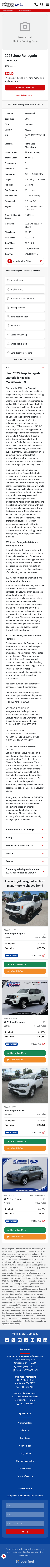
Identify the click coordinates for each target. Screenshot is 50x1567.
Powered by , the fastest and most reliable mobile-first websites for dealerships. (25, 1552)
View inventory (25, 1423)
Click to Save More (18, 964)
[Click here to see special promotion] (25, 10)
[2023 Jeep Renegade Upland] (25, 908)
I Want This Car (16, 971)
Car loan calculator (25, 1461)
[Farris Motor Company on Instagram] (25, 1340)
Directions (25, 1438)
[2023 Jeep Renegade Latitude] (25, 997)
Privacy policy (25, 1468)
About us (25, 1430)
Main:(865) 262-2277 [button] (27, 1366)
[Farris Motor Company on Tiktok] (38, 1340)
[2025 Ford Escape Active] (25, 1174)
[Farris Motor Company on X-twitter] (12, 1340)
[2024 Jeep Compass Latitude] (25, 1085)
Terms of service (25, 1476)
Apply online (25, 1453)
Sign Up (25, 1531)
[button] (36, 4)
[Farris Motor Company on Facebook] (6, 1340)
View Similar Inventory (25, 95)
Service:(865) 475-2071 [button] (27, 1370)
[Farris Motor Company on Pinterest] (31, 1340)
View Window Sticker (23, 261)
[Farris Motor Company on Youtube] (18, 1340)
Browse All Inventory (25, 87)
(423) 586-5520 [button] (27, 1403)
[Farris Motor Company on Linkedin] (44, 1340)
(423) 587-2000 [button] (27, 1387)
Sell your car (25, 1446)
